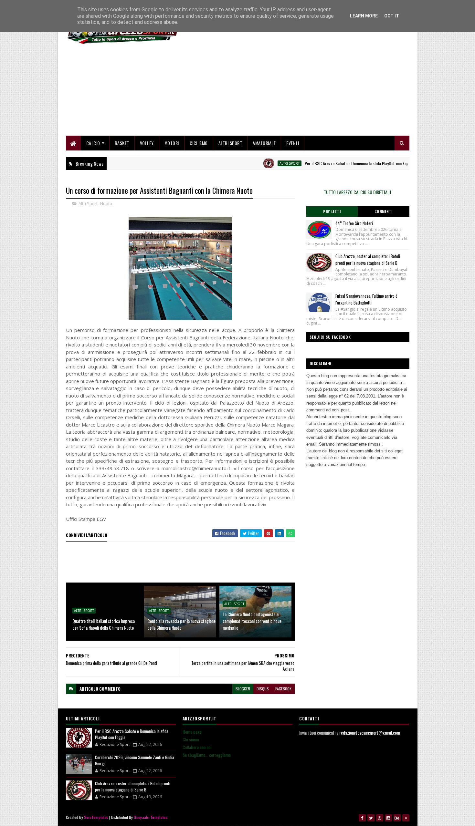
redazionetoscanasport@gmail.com (369, 732)
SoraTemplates (96, 817)
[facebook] (362, 817)
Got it (391, 15)
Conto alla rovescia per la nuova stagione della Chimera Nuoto (181, 624)
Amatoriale (264, 142)
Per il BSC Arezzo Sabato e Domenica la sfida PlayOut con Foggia (343, 163)
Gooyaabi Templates (150, 817)
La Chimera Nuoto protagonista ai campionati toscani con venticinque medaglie (252, 621)
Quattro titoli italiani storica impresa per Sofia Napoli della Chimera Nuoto (103, 624)
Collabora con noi (197, 747)
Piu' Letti (332, 211)
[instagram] (388, 817)
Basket (122, 142)
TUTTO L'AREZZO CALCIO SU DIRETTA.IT (358, 192)
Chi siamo (191, 739)
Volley (147, 142)
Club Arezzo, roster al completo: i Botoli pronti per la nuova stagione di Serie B (367, 259)
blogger (243, 688)
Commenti (384, 211)
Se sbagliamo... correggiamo (207, 754)
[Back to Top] (405, 817)
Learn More (364, 15)
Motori (171, 142)
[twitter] (371, 817)
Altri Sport (230, 142)
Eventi (292, 142)
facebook (283, 688)
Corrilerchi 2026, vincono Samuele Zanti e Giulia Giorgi (134, 760)
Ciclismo (199, 142)
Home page (192, 731)
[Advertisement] (291, 90)
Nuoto (106, 203)
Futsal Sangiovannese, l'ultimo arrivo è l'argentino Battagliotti (366, 299)
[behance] (397, 817)
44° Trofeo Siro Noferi (354, 223)
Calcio (93, 142)
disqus (263, 688)
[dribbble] (379, 817)
